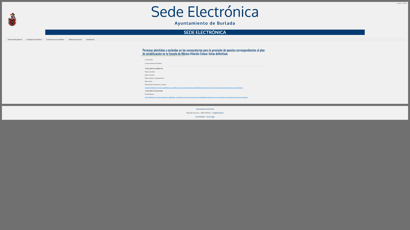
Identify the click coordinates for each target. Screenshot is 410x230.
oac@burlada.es (218, 113)
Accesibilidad (200, 117)
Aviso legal (211, 117)
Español (399, 3)
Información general (15, 39)
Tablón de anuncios (75, 39)
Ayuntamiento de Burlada (205, 109)
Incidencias (90, 39)
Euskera (404, 3)
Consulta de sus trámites (55, 39)
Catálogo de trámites (34, 39)
